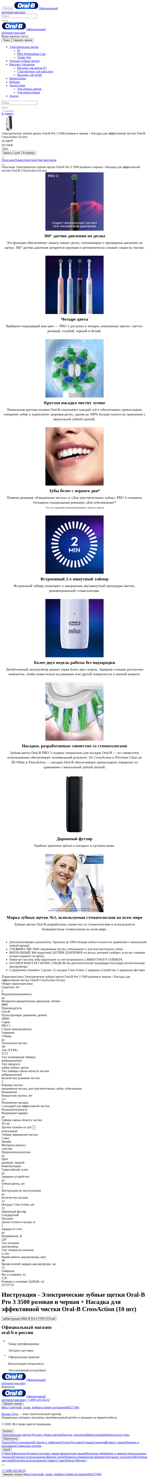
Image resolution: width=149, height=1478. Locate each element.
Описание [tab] (8, 160)
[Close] (3, 1465)
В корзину (29, 152)
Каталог (7, 8)
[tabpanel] (74, 568)
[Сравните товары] (12, 111)
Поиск (6, 40)
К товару (7, 113)
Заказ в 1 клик (11, 152)
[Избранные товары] (9, 111)
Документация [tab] (46, 160)
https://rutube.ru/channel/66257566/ (57, 1407)
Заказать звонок (22, 40)
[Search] (6, 20)
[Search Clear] (3, 20)
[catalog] (3, 111)
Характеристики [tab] (26, 160)
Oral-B (6, 1449)
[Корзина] (6, 111)
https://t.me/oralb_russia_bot (19, 1407)
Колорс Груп (10, 1414)
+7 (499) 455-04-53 (37, 1399)
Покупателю (10, 1438)
